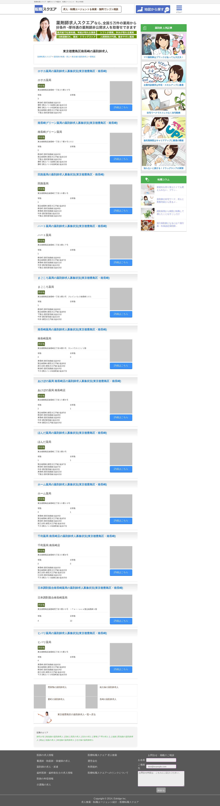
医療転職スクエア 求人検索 (102, 755)
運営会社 (92, 761)
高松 (67, 736)
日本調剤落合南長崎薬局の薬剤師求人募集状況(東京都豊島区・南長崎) (80, 587)
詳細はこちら (121, 107)
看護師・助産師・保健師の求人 (53, 761)
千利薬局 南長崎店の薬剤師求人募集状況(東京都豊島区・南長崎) (77, 536)
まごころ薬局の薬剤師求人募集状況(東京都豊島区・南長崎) (74, 277)
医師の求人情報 (45, 755)
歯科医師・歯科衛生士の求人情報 (55, 772)
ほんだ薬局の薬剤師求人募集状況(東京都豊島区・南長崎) (72, 432)
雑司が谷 (41, 736)
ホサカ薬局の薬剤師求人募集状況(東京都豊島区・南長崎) (72, 71)
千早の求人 (104, 736)
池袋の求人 (51, 740)
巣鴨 (95, 736)
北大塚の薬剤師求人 (85, 740)
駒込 (42, 740)
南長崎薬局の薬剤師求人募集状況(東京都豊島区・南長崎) (72, 329)
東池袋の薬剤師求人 (66, 740)
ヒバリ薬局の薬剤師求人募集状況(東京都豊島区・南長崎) (72, 633)
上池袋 (113, 736)
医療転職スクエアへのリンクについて (108, 772)
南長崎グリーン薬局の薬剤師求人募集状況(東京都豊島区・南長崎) (78, 122)
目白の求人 (87, 736)
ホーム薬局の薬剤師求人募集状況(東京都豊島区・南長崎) (72, 484)
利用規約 (92, 766)
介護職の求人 (44, 784)
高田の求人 (76, 736)
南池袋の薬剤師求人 (55, 736)
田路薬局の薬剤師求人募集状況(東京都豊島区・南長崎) (71, 174)
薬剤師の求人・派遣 (47, 766)
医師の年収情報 (45, 778)
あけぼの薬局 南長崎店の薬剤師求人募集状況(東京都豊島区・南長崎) (79, 381)
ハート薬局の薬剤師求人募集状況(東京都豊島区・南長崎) (72, 226)
